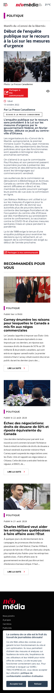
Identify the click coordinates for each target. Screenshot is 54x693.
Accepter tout (16, 684)
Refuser (37, 684)
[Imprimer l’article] (48, 91)
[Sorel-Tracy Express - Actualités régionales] (27, 4)
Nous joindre (9, 616)
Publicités (7, 628)
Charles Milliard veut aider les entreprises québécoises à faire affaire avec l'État (27, 530)
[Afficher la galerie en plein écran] (47, 54)
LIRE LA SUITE (14, 368)
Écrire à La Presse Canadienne (23, 114)
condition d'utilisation (32, 676)
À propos (7, 620)
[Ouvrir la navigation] (5, 4)
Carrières (7, 624)
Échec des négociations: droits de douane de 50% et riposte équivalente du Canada (26, 428)
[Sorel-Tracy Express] (14, 603)
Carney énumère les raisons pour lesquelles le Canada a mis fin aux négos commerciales (27, 325)
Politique (15, 15)
